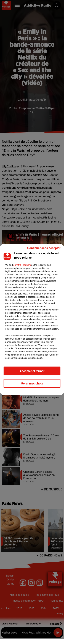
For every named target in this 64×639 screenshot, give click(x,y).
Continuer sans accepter (43, 248)
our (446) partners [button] (22, 264)
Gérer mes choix (32, 383)
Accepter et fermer (32, 371)
